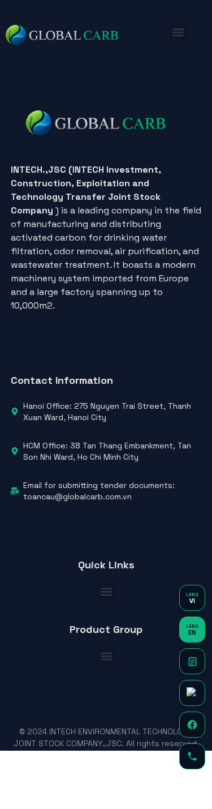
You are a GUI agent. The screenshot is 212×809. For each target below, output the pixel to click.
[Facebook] (192, 725)
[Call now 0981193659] (192, 756)
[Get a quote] (192, 661)
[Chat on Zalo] (192, 693)
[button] (178, 32)
